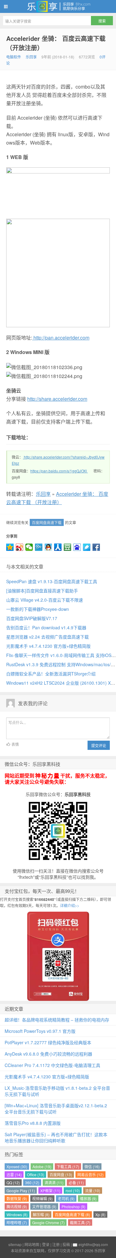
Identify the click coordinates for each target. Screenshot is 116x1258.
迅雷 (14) (14, 1174)
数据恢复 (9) (16, 1198)
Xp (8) (100, 1214)
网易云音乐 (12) (90, 1174)
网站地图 (31, 1244)
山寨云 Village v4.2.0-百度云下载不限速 (44, 600)
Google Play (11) (20, 1190)
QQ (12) (13, 1182)
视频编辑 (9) (42, 1198)
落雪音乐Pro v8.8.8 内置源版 (33, 1123)
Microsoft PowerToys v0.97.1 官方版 (40, 1031)
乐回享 (58, 6)
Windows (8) (17, 1214)
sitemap (15, 1244)
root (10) (73, 1190)
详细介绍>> (69, 905)
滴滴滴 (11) (54, 1182)
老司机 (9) (66, 1198)
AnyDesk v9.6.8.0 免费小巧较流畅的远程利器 (48, 1054)
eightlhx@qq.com (93, 1244)
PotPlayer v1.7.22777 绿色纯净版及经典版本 (48, 1042)
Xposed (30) (16, 1166)
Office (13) (35, 1174)
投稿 (66, 1244)
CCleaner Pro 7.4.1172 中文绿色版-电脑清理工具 (52, 1065)
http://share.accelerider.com (57, 398)
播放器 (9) (88, 1198)
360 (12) (32, 1182)
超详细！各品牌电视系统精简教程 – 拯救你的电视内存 (57, 1020)
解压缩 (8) (41, 1214)
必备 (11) (76, 1182)
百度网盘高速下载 (47, 522)
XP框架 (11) (50, 1190)
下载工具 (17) (68, 1166)
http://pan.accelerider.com (60, 337)
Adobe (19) (41, 1166)
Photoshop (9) (73, 1206)
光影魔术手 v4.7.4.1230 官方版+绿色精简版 (48, 646)
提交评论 (98, 745)
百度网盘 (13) (60, 1174)
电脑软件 (13, 56)
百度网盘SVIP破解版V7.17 (31, 618)
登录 (45, 1244)
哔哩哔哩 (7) (16, 1222)
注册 (56, 1244)
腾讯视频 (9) (16, 1206)
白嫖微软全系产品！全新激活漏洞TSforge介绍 (51, 674)
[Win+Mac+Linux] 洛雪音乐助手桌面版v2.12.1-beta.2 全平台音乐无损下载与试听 (56, 1108)
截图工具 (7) (80, 1222)
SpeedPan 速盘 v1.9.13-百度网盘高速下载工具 (51, 581)
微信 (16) (92, 1166)
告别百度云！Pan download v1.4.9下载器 (46, 627)
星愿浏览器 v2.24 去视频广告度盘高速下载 (47, 637)
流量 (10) (92, 1190)
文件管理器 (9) (44, 1206)
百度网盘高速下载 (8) (72, 1214)
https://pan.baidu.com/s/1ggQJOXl (58, 470)
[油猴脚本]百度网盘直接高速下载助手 (42, 590)
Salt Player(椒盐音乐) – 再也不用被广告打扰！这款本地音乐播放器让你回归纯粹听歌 (56, 1137)
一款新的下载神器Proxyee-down (37, 609)
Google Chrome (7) (48, 1222)
